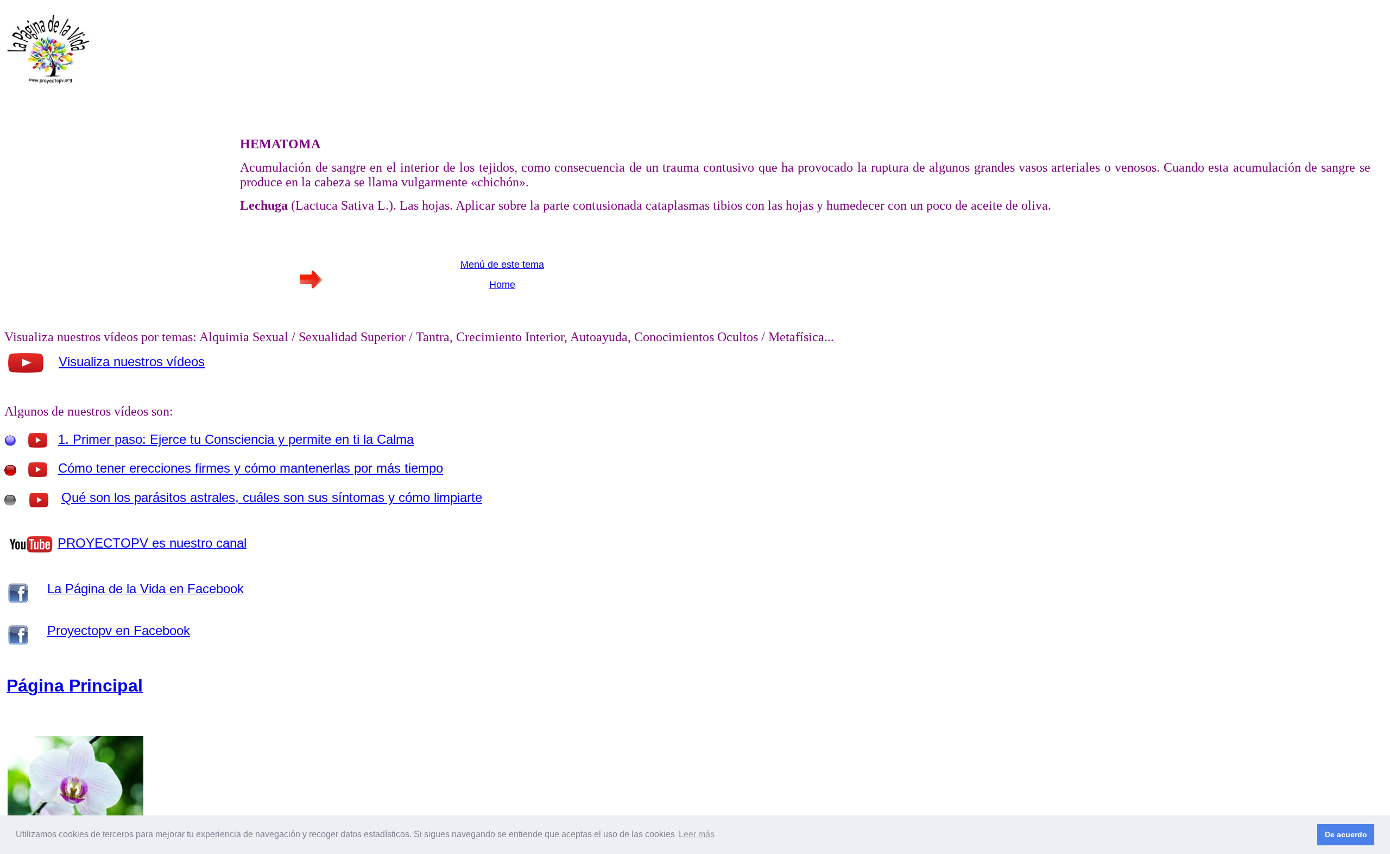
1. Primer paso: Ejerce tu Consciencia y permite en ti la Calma (236, 439)
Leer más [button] (697, 834)
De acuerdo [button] (1346, 834)
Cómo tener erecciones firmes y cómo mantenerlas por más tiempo (250, 468)
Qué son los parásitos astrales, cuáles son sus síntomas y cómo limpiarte (271, 497)
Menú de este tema (502, 264)
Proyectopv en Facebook (118, 630)
